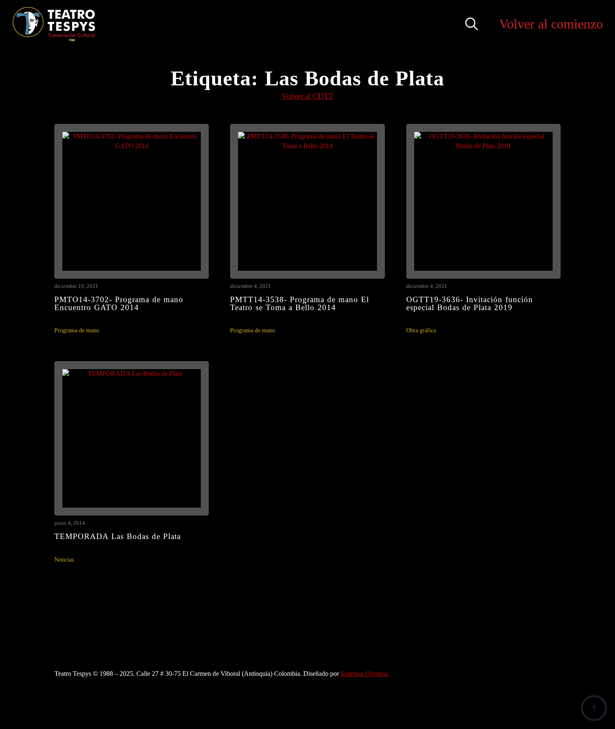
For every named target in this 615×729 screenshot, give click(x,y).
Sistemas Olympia (364, 673)
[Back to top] (594, 708)
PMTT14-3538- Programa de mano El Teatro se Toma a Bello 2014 (299, 303)
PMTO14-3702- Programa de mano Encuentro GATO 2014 (118, 303)
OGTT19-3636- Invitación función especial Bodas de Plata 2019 (469, 303)
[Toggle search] (471, 24)
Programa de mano (76, 330)
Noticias (64, 560)
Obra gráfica (421, 330)
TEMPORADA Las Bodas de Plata (117, 536)
